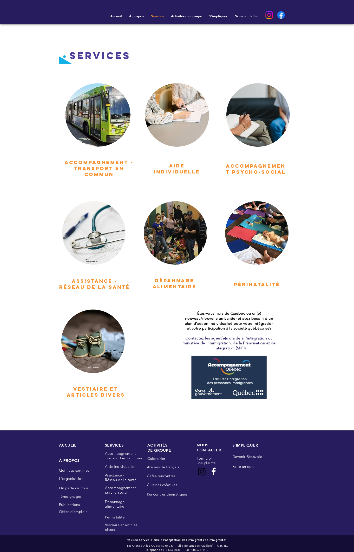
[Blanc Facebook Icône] (214, 471)
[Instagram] (269, 15)
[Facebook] (281, 15)
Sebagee (95, 367)
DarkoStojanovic (92, 261)
